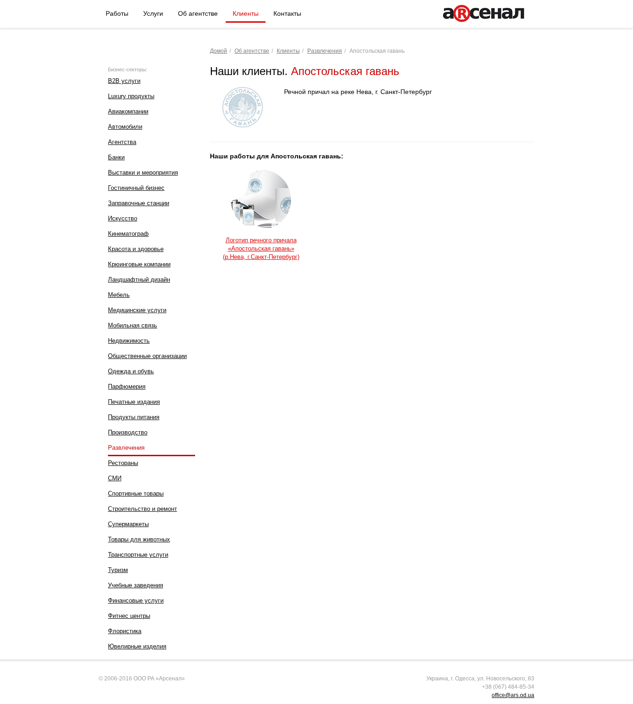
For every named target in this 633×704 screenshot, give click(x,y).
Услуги (153, 13)
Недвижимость (129, 340)
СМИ (114, 478)
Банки (116, 157)
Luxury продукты (131, 96)
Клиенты (246, 13)
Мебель (119, 294)
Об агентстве (198, 13)
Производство (127, 432)
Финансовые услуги (136, 600)
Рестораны (123, 462)
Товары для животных (139, 539)
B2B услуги (124, 80)
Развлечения (126, 447)
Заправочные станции (138, 203)
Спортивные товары (136, 493)
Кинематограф (128, 233)
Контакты (287, 13)
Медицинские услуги (137, 310)
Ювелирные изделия (137, 646)
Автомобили (125, 126)
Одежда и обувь (131, 371)
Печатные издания (134, 401)
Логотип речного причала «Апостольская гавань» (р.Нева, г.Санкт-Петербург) (261, 248)
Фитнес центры (129, 615)
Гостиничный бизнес (136, 187)
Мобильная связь (132, 325)
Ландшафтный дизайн (139, 279)
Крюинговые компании (139, 264)
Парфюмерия (127, 386)
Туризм (118, 569)
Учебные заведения (135, 585)
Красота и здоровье (136, 248)
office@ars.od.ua (513, 695)
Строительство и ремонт (142, 508)
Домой (218, 51)
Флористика (124, 631)
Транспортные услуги (138, 554)
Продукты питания (133, 417)
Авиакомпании (128, 111)
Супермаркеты (128, 524)
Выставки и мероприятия (143, 172)
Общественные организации (147, 355)
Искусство (122, 218)
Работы (117, 13)
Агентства (122, 141)
